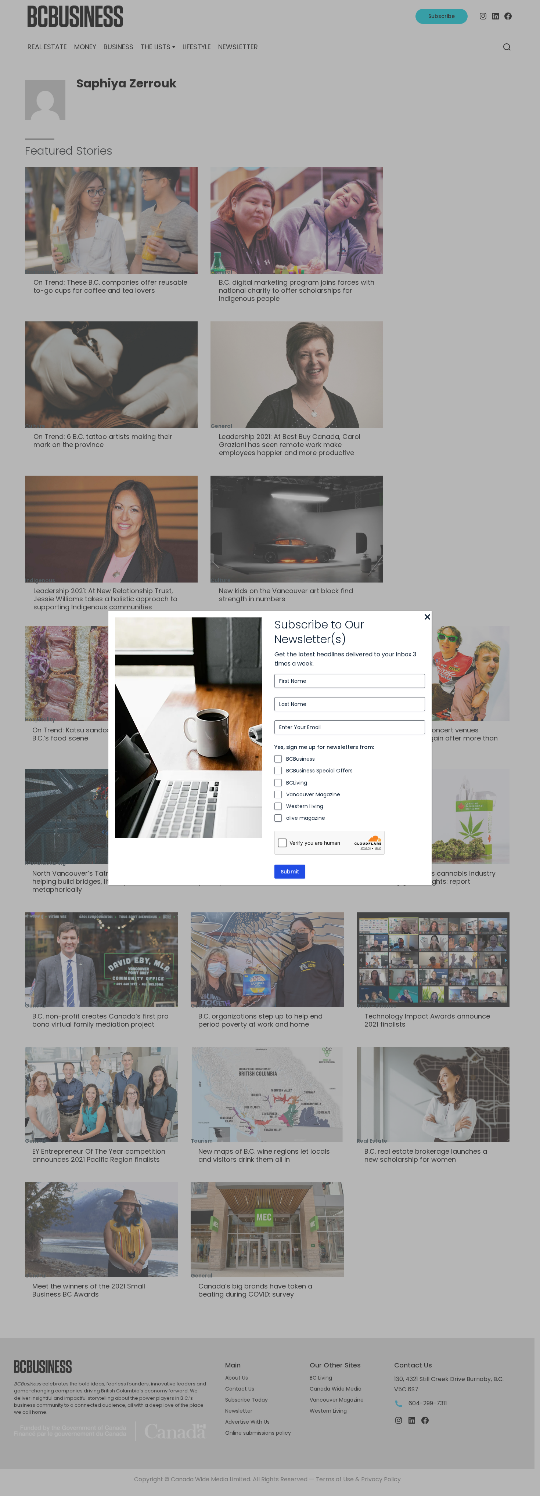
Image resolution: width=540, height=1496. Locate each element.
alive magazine (305, 818)
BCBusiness (300, 759)
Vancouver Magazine (313, 794)
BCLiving (296, 782)
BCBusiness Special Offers (319, 770)
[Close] (427, 617)
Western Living (304, 806)
